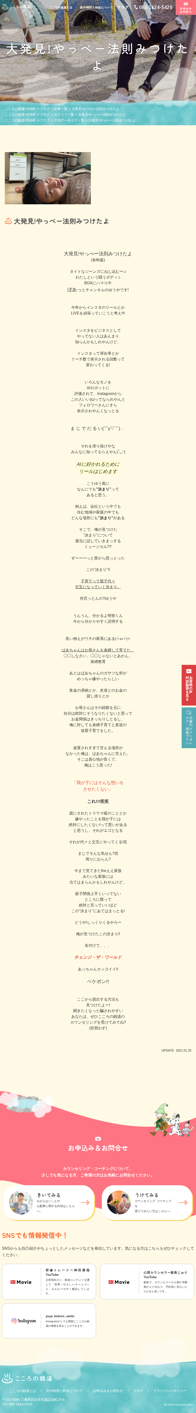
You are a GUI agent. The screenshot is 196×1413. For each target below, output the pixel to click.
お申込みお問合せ (186, 10)
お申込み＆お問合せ (108, 1390)
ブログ (123, 7)
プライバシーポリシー (170, 1390)
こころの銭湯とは (61, 7)
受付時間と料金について (96, 7)
